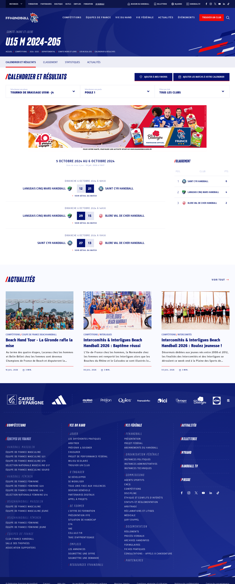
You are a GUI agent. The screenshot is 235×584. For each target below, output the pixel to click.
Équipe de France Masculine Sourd (27, 469)
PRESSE (186, 480)
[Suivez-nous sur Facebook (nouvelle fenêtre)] (206, 4)
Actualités (165, 17)
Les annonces (76, 549)
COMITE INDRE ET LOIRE (67, 52)
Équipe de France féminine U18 (25, 490)
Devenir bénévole (79, 490)
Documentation (136, 526)
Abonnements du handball (141, 447)
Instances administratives (140, 464)
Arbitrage (130, 506)
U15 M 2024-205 (85, 52)
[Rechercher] (227, 17)
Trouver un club (79, 465)
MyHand (186, 453)
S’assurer (74, 452)
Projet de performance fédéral (88, 456)
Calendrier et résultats (21, 62)
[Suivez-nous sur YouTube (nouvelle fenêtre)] (219, 4)
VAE (70, 528)
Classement (50, 62)
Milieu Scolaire (78, 461)
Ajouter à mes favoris (155, 77)
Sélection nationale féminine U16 (27, 495)
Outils (68, 4)
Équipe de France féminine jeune (26, 527)
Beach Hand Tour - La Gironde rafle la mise (39, 343)
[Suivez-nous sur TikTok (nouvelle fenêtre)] (228, 4)
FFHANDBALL (134, 433)
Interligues (106, 334)
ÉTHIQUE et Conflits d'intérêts (143, 497)
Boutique (58, 4)
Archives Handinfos (136, 540)
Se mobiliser (76, 481)
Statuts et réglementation (141, 502)
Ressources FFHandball (87, 564)
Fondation (88, 4)
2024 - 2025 (34, 52)
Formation (33, 4)
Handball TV (190, 466)
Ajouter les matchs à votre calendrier (203, 77)
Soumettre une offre (81, 553)
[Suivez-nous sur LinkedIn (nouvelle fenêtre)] (224, 4)
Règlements (131, 531)
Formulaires (132, 545)
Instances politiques (137, 459)
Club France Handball (20, 539)
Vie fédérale (145, 17)
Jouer (74, 433)
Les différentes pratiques (84, 439)
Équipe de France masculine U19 (26, 461)
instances (13, 4)
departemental (48, 52)
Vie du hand (123, 17)
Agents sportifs (134, 480)
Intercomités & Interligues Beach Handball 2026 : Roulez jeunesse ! (192, 343)
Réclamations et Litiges (139, 511)
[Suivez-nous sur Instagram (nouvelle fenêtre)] (211, 4)
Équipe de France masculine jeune (27, 511)
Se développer (77, 477)
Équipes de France (98, 17)
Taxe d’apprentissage (81, 537)
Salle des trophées (18, 543)
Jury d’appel (131, 520)
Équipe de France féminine (22, 481)
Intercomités (185, 334)
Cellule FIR (75, 533)
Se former (77, 506)
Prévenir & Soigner (80, 447)
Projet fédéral (133, 443)
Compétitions (72, 17)
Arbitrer (73, 443)
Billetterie (189, 439)
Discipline (130, 493)
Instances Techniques (138, 468)
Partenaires (46, 4)
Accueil (9, 52)
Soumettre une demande (83, 558)
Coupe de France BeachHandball (39, 334)
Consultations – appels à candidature (148, 553)
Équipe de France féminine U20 (25, 486)
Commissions (135, 475)
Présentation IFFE (79, 515)
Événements (186, 17)
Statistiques (72, 62)
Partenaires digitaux (81, 495)
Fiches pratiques (134, 549)
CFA (70, 524)
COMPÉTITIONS (132, 489)
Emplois (77, 4)
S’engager (77, 472)
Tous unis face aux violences (87, 486)
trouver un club (211, 17)
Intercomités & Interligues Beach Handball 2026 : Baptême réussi (113, 343)
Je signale (100, 4)
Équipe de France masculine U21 (26, 456)
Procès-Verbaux (134, 536)
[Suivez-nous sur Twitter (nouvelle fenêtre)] (215, 4)
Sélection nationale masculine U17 (28, 465)
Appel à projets (77, 499)
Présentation (132, 439)
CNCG (127, 484)
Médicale (130, 515)
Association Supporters (21, 547)
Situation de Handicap (82, 520)
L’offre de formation (81, 511)
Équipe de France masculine (23, 452)
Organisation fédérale (142, 454)
